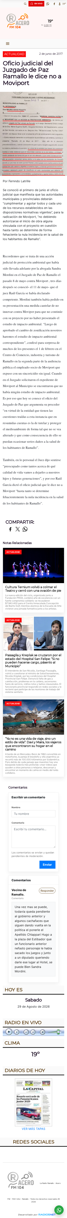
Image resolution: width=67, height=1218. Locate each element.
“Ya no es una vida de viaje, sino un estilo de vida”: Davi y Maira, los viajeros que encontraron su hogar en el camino (33, 744)
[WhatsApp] (47, 4)
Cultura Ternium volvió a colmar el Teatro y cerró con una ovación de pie (33, 589)
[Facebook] (54, 4)
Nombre (16, 807)
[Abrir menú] (7, 43)
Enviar (47, 864)
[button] (25, 4)
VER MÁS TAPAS (33, 1129)
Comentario (18, 822)
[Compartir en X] (17, 529)
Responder (47, 890)
